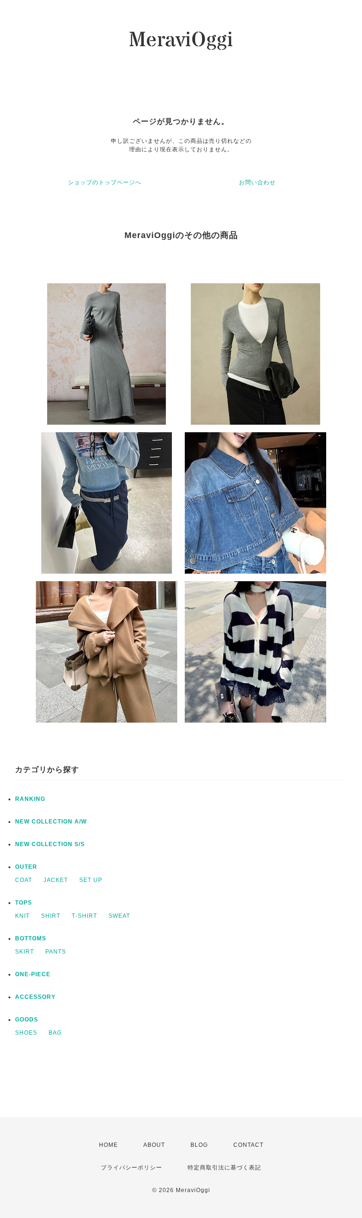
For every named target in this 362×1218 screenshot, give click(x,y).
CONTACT (248, 1145)
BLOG (199, 1145)
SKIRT (24, 951)
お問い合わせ (257, 182)
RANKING (30, 799)
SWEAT (119, 916)
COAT (23, 880)
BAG (55, 1032)
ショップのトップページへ (104, 182)
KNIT (22, 916)
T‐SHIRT (84, 916)
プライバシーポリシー (131, 1167)
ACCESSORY (35, 997)
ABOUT (154, 1145)
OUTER (26, 867)
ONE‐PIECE (32, 974)
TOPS (23, 902)
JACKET (55, 880)
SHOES (26, 1032)
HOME (108, 1145)
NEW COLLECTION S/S (50, 844)
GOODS (26, 1019)
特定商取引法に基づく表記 (224, 1167)
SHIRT (50, 916)
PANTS (55, 951)
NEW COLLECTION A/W (51, 821)
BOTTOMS (30, 938)
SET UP (90, 880)
